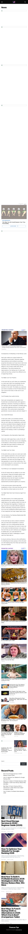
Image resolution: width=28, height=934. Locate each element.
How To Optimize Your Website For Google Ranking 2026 (14, 778)
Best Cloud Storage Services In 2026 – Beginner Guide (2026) (12, 774)
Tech (3, 818)
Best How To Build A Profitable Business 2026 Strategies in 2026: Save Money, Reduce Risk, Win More (14, 782)
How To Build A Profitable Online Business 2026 (13, 792)
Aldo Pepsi (3, 831)
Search (2, 761)
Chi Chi (2, 891)
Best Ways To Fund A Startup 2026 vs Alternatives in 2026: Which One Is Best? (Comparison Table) (13, 788)
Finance (3, 873)
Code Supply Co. (19, 929)
